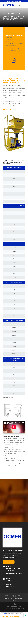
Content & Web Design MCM (14, 606)
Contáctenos (8, 562)
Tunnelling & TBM (8, 598)
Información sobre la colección (10, 616)
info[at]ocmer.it (10, 580)
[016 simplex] (14, 411)
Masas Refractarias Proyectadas (13, 597)
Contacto (13, 600)
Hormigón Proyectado (15, 595)
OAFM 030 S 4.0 (7, 109)
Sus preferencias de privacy (13, 613)
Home (6, 595)
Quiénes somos (18, 598)
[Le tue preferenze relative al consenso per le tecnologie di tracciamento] (25, 615)
